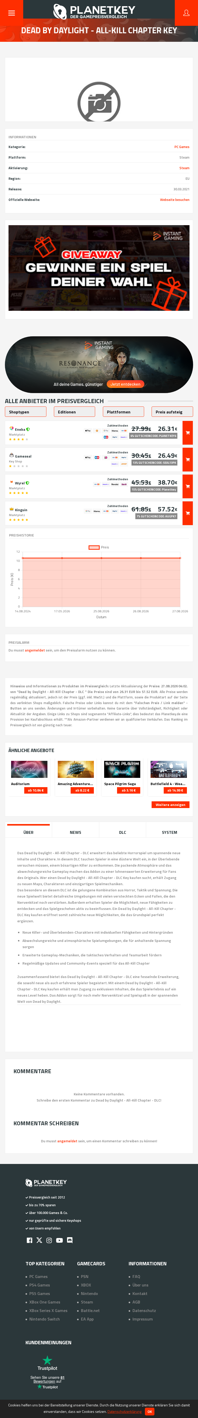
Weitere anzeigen (170, 804)
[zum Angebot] (188, 433)
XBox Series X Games (48, 1310)
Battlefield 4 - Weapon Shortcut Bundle (169, 784)
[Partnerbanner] (99, 268)
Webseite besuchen (174, 199)
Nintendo (89, 1293)
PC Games (182, 146)
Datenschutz (144, 1310)
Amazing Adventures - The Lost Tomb (76, 784)
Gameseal (22, 455)
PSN (84, 1276)
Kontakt (140, 1293)
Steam (184, 167)
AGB (136, 1302)
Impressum (143, 1319)
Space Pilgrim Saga (120, 784)
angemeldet (35, 650)
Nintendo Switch (44, 1319)
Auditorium (20, 784)
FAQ (136, 1276)
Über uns (140, 1285)
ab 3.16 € (129, 790)
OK (149, 1411)
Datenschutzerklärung (125, 1411)
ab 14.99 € (175, 790)
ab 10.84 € (36, 790)
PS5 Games (39, 1293)
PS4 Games (39, 1285)
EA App (87, 1319)
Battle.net (90, 1310)
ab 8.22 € (82, 790)
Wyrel (20, 482)
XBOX (86, 1285)
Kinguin (20, 509)
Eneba (20, 429)
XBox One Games (44, 1302)
